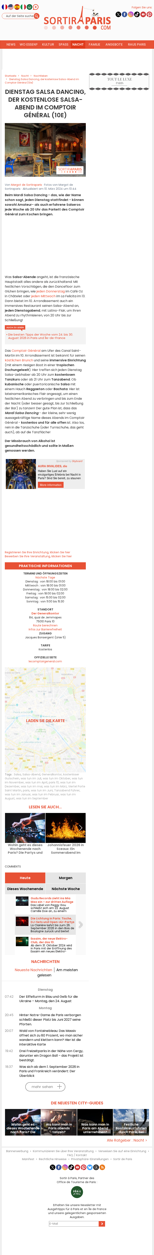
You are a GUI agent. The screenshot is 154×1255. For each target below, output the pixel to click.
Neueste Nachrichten (33, 969)
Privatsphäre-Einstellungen (90, 1159)
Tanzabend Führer (67, 790)
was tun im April (36, 782)
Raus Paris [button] (137, 44)
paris (26, 790)
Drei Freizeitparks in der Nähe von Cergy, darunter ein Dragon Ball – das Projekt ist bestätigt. (51, 1055)
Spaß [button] (63, 44)
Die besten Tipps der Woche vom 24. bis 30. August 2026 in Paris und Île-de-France (40, 336)
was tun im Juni (42, 790)
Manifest (28, 1159)
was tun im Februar (45, 794)
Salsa (17, 774)
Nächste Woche (66, 888)
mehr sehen (42, 1086)
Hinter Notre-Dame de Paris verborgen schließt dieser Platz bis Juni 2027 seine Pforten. (50, 1019)
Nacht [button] (78, 44)
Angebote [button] (114, 44)
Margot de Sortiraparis (26, 185)
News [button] (10, 44)
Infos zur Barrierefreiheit (45, 629)
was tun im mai (32, 786)
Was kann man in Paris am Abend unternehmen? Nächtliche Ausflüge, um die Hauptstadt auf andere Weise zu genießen (95, 1128)
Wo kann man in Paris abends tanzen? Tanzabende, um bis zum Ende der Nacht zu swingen (59, 1128)
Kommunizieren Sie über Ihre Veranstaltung (63, 1151)
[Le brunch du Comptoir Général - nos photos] (45, 150)
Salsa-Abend (31, 774)
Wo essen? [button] (28, 44)
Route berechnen (45, 625)
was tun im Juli (31, 778)
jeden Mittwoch (43, 296)
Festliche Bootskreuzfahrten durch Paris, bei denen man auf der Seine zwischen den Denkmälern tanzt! (131, 1128)
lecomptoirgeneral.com (45, 661)
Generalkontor (52, 774)
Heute (25, 877)
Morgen (65, 877)
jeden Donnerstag (50, 291)
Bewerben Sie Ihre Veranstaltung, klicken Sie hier (38, 556)
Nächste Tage (45, 577)
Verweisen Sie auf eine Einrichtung (122, 1151)
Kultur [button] (48, 44)
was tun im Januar (18, 794)
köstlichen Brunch (19, 360)
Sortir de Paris (122, 1159)
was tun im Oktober (56, 778)
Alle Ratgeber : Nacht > (127, 1140)
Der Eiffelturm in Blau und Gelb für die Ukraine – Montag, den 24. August (48, 999)
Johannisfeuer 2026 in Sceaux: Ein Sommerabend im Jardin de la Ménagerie (65, 849)
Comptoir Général (26, 350)
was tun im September (32, 798)
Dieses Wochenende (25, 888)
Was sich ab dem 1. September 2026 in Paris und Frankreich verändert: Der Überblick (49, 1071)
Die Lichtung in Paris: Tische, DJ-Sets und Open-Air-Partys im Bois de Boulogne (52, 922)
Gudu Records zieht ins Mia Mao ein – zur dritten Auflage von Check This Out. (52, 901)
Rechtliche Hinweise (53, 1159)
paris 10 (54, 782)
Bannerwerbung (17, 1151)
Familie (94, 44)
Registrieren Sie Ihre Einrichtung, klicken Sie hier (37, 552)
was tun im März (55, 786)
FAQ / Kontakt (77, 1155)
